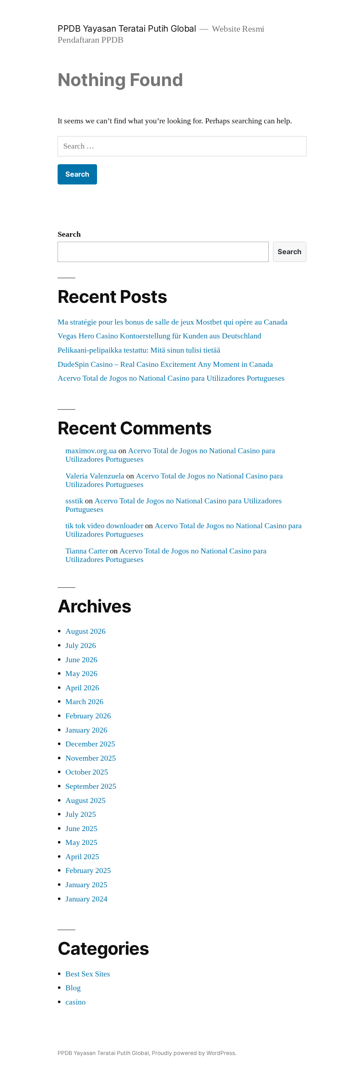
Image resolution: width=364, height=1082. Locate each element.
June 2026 (81, 660)
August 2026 (85, 631)
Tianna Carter (86, 551)
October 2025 (86, 772)
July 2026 (80, 645)
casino (75, 1002)
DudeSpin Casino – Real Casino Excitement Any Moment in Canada (165, 364)
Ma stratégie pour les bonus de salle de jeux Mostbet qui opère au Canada (173, 322)
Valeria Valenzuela (94, 476)
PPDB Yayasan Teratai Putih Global (127, 28)
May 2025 (81, 842)
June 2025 (81, 829)
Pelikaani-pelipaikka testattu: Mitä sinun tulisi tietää (139, 350)
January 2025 (86, 885)
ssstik (74, 501)
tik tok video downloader (104, 526)
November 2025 (90, 758)
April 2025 (82, 857)
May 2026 (81, 674)
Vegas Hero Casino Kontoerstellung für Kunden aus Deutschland (159, 336)
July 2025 (80, 814)
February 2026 (88, 716)
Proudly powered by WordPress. (194, 1053)
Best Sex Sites (87, 974)
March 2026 (84, 702)
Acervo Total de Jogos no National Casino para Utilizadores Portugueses (171, 378)
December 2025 (90, 744)
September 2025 (90, 786)
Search (69, 234)
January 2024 (86, 899)
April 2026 (82, 688)
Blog (73, 988)
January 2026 (86, 730)
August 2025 (85, 800)
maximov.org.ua (91, 451)
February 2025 (88, 870)
